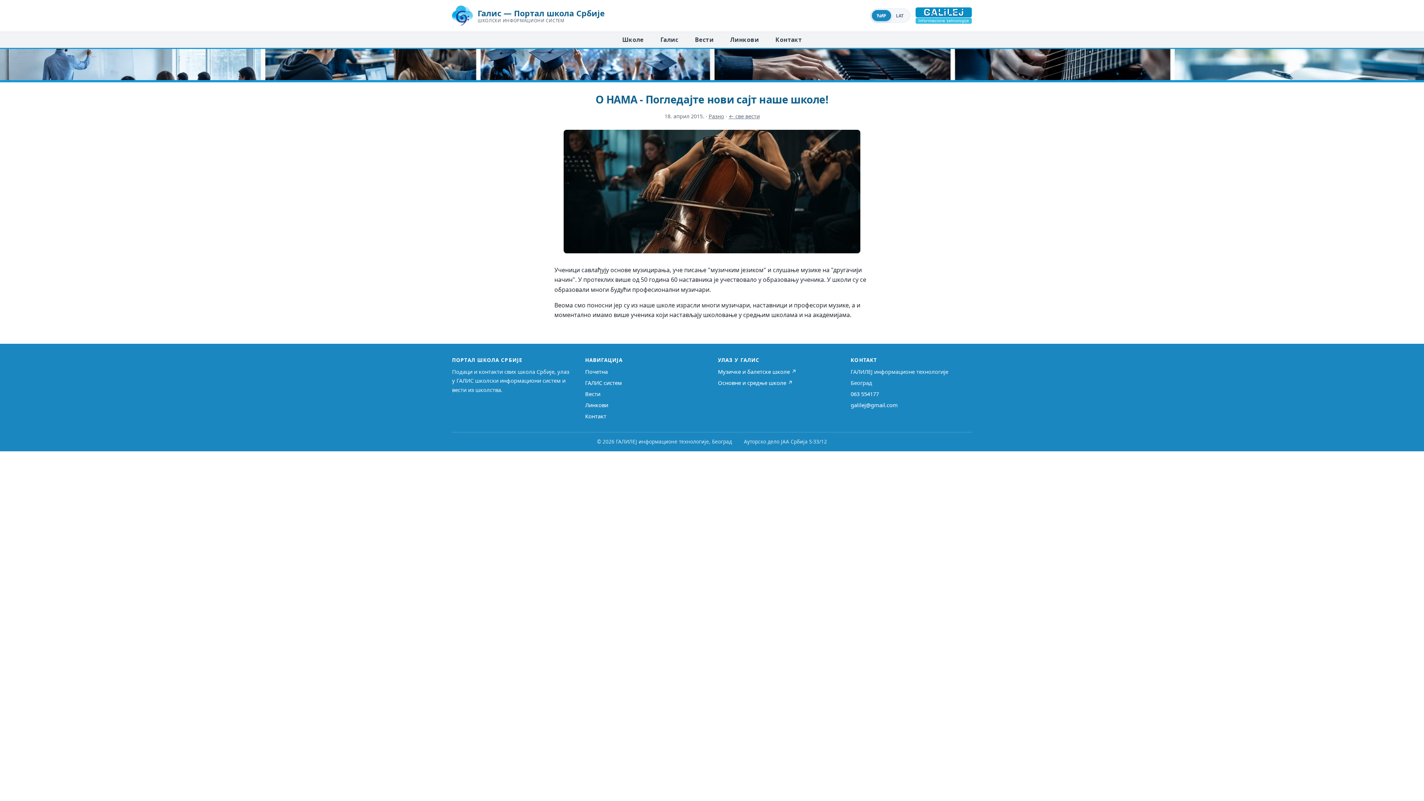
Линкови (744, 40)
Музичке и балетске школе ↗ (757, 371)
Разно (716, 116)
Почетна (596, 371)
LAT (900, 16)
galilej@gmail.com (874, 405)
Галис (669, 40)
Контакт (788, 40)
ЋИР (881, 16)
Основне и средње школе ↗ (755, 382)
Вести (704, 40)
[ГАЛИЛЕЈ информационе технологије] (944, 15)
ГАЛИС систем (603, 382)
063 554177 (865, 394)
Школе (633, 40)
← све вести (744, 116)
